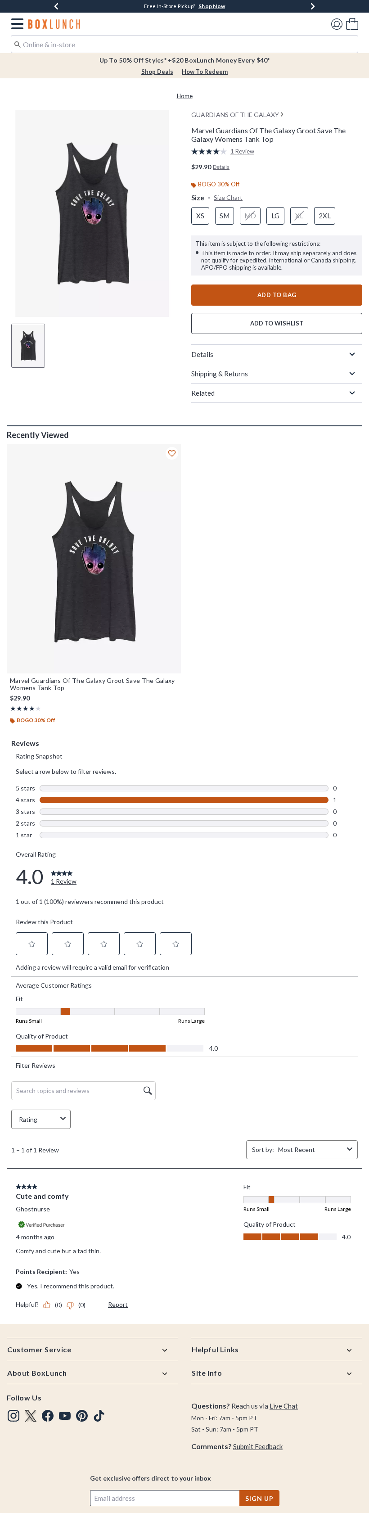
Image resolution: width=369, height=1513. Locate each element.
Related (203, 393)
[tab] (28, 346)
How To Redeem (205, 71)
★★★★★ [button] (22, 708)
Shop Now (235, 6)
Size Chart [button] (228, 197)
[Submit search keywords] (17, 44)
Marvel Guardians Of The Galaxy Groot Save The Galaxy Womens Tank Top (92, 684)
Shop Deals (157, 71)
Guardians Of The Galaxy (235, 114)
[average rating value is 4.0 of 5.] (210, 151)
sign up (259, 1498)
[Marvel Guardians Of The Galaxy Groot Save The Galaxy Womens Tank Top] (94, 558)
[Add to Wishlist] (172, 453)
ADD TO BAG (277, 294)
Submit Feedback (258, 1446)
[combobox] (184, 44)
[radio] (200, 216)
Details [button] (221, 166)
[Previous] (56, 6)
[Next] (313, 6)
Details (202, 354)
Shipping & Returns (219, 374)
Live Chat (284, 1406)
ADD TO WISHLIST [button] (276, 323)
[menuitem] (352, 24)
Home (185, 95)
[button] (15, 23)
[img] (13, 1416)
